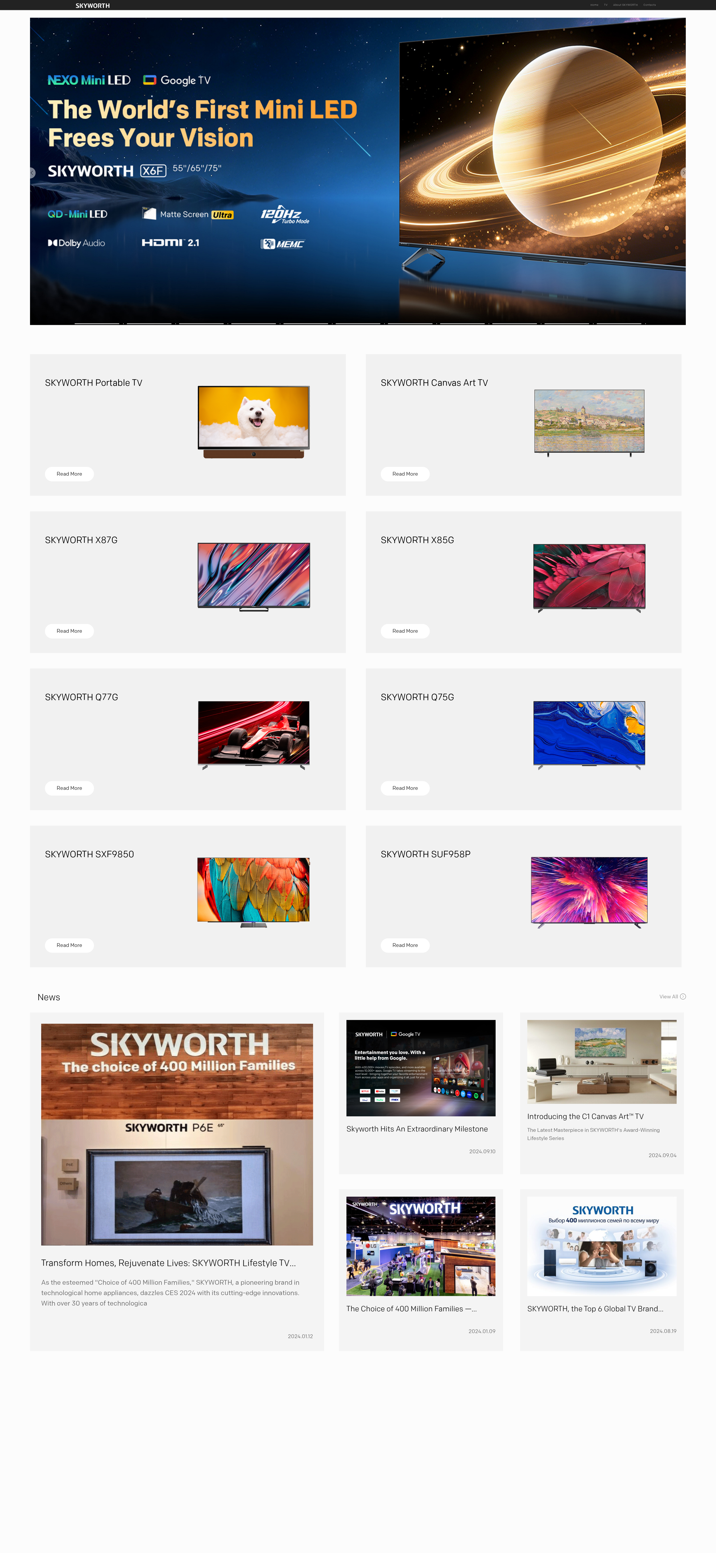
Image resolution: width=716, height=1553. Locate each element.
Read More (69, 474)
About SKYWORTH (625, 5)
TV (606, 5)
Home (595, 5)
